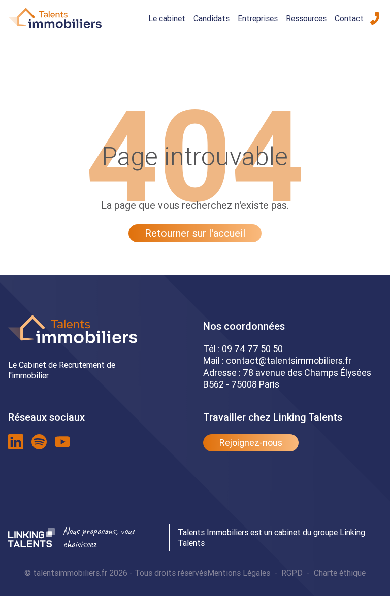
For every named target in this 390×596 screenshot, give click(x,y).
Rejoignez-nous (250, 442)
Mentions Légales (238, 573)
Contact (349, 18)
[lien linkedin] (15, 441)
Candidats (211, 18)
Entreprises (258, 18)
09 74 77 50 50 (252, 349)
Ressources (306, 18)
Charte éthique (340, 573)
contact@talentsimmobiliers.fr (288, 360)
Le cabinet (166, 18)
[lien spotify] (39, 441)
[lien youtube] (62, 441)
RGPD (292, 573)
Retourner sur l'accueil (195, 233)
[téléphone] (375, 18)
